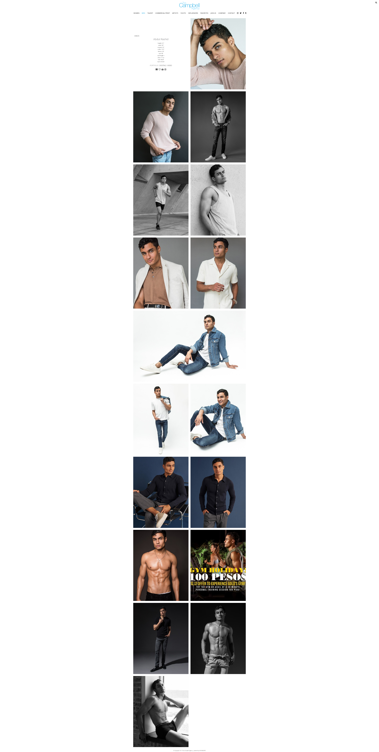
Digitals (162, 65)
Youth (183, 13)
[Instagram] (237, 13)
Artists (175, 13)
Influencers (193, 13)
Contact (231, 13)
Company (222, 13)
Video (169, 65)
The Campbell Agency (189, 6)
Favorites (204, 13)
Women (136, 13)
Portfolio (154, 65)
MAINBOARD (202, 750)
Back (137, 36)
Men (143, 13)
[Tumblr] (245, 13)
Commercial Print (162, 13)
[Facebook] (243, 13)
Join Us (213, 13)
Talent (150, 13)
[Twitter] (241, 13)
